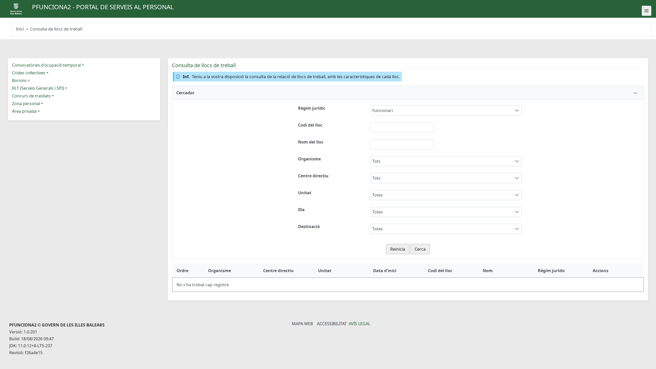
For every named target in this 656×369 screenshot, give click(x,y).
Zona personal (26, 103)
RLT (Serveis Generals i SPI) (38, 88)
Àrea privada (24, 111)
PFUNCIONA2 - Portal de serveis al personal (103, 7)
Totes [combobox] (377, 195)
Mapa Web (302, 323)
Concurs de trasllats (31, 96)
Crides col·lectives (28, 73)
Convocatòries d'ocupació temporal (46, 65)
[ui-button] (646, 11)
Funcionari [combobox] (382, 110)
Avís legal (359, 323)
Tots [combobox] (376, 161)
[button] (408, 93)
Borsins (19, 80)
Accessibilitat (332, 323)
